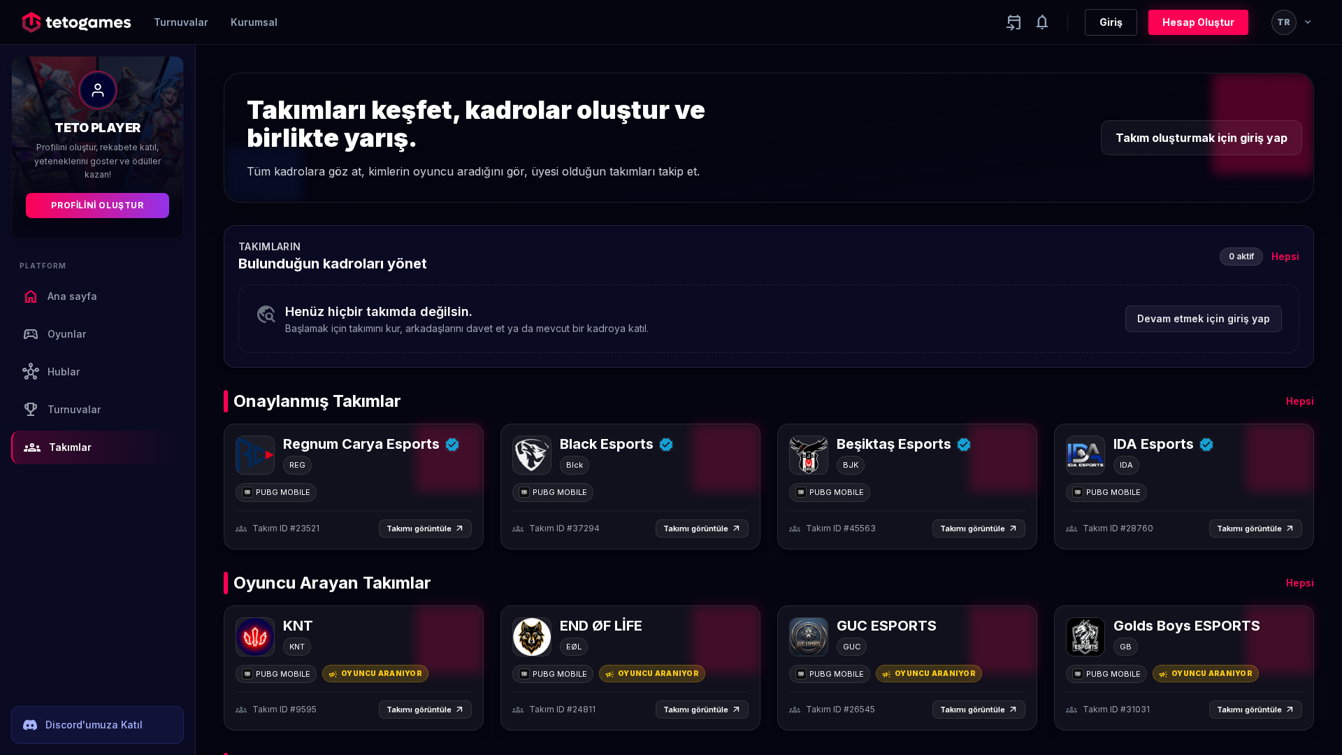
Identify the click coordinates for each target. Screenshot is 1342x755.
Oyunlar (54, 334)
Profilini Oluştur (97, 205)
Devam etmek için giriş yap (1203, 318)
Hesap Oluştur (1198, 22)
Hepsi (1285, 256)
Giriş (1111, 22)
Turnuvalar (181, 22)
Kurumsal (254, 22)
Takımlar (58, 447)
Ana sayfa (59, 296)
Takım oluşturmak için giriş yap (1201, 138)
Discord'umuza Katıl (94, 725)
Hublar (51, 372)
